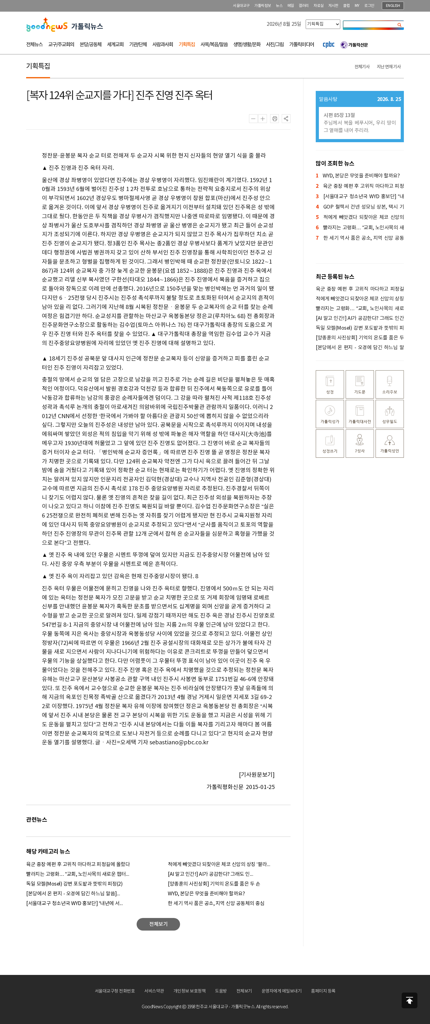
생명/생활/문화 (246, 45)
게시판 (333, 6)
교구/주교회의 (61, 45)
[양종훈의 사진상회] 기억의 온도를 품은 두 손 (214, 884)
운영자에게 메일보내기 (282, 991)
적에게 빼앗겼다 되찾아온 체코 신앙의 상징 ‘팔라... (219, 864)
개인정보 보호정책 (189, 991)
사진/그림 (275, 45)
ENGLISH (393, 6)
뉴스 (279, 6)
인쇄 (274, 118)
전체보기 (244, 991)
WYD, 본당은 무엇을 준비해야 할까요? (206, 894)
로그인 (369, 6)
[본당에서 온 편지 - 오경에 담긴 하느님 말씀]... (73, 894)
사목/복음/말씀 (214, 45)
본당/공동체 (90, 45)
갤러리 (304, 6)
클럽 (346, 6)
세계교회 (115, 45)
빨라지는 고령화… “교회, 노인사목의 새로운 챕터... (77, 874)
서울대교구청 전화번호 (115, 991)
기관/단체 (138, 45)
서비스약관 (154, 991)
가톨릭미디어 (301, 45)
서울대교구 (241, 6)
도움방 (221, 991)
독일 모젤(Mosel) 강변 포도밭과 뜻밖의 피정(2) (74, 884)
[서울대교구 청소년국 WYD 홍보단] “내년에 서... (74, 903)
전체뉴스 (34, 45)
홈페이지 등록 (323, 991)
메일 (290, 6)
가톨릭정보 (262, 6)
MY (357, 6)
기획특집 (186, 45)
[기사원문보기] (257, 775)
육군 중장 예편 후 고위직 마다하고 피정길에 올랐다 (78, 864)
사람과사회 (162, 45)
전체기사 (362, 67)
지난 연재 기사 (389, 67)
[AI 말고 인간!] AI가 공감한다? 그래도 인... (210, 874)
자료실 (319, 6)
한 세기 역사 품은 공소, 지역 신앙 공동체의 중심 (216, 903)
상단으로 (409, 1000)
